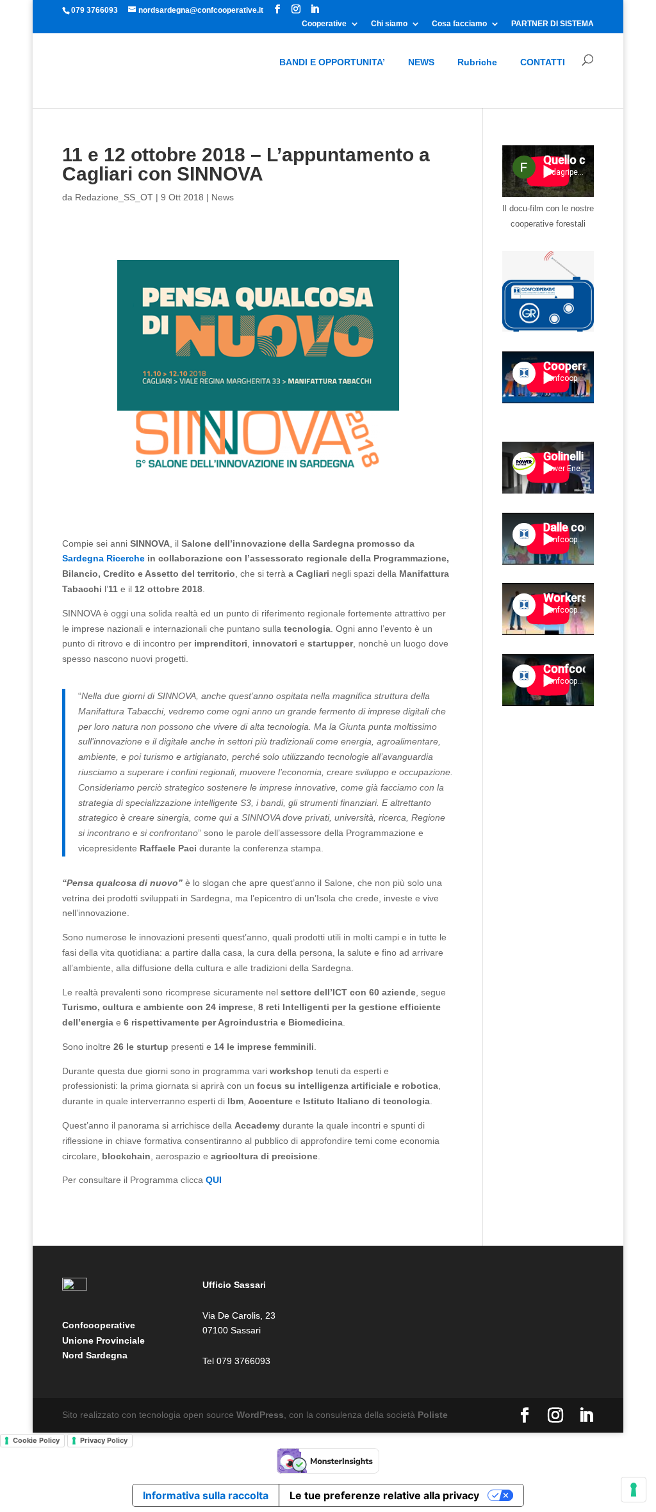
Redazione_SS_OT (114, 197)
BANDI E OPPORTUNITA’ (332, 62)
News (222, 197)
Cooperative (324, 24)
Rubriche (477, 62)
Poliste (433, 1415)
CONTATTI (542, 62)
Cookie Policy (36, 1440)
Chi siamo (389, 24)
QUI (212, 1180)
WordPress (260, 1415)
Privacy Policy (103, 1440)
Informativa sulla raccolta (205, 1495)
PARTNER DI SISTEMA (552, 24)
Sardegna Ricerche (103, 558)
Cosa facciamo (459, 24)
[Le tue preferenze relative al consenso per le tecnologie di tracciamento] (633, 1489)
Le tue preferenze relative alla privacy (384, 1495)
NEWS (421, 62)
